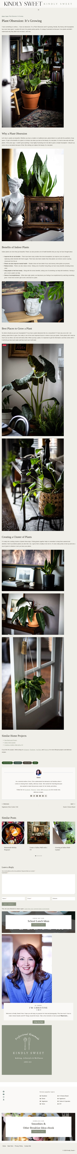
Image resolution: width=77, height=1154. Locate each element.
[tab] (35, 855)
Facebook (32, 749)
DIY (60, 1104)
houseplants (18, 762)
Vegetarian (45, 1101)
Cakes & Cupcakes (64, 1101)
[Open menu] (38, 10)
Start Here (10, 1146)
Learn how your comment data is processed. (36, 909)
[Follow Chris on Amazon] (46, 796)
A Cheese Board (63, 1096)
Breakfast (44, 1096)
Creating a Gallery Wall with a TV (13, 745)
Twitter (38, 789)
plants (35, 762)
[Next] (73, 838)
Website (55, 898)
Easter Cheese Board (69, 806)
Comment (5, 872)
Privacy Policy (19, 1146)
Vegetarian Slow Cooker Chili (10, 806)
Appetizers (62, 1098)
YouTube (38, 749)
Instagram (26, 749)
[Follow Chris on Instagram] (37, 796)
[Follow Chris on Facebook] (31, 796)
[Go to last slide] (3, 838)
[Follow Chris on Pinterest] (43, 796)
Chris (38, 777)
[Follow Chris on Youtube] (40, 796)
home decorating (7, 762)
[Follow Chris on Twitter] (34, 796)
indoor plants (27, 762)
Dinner (43, 1098)
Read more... (64, 1016)
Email (30, 898)
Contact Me (27, 1146)
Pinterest (46, 749)
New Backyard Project (10, 740)
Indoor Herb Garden (9, 742)
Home (43, 1104)
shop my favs (38, 1022)
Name (4, 898)
